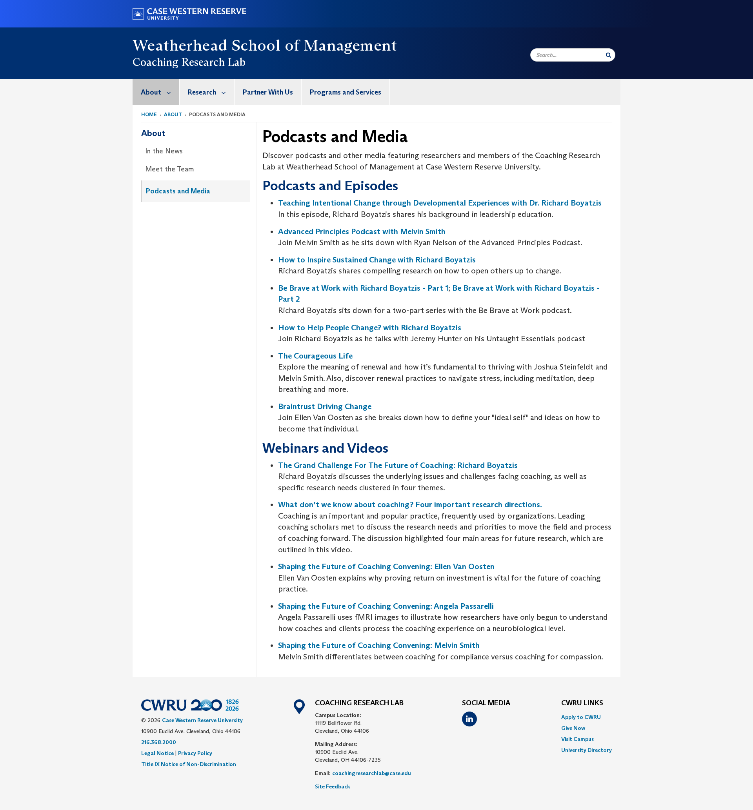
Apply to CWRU (581, 717)
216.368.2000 (158, 742)
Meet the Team (169, 169)
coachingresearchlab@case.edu (371, 773)
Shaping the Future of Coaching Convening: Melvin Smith (379, 645)
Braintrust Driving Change (324, 406)
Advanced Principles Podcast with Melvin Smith (362, 231)
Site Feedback (332, 786)
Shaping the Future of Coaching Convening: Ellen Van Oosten (386, 566)
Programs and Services (345, 92)
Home (149, 114)
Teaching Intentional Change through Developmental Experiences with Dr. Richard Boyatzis (440, 203)
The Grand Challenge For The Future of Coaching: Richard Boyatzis (398, 465)
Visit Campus (577, 739)
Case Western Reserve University (202, 720)
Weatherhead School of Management (265, 45)
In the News (164, 151)
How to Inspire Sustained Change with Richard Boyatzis (377, 259)
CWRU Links (582, 703)
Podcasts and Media (178, 191)
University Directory (586, 750)
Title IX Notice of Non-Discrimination (188, 764)
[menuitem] (156, 92)
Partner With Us (268, 92)
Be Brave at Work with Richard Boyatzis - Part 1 (363, 288)
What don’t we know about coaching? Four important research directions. (410, 504)
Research (202, 92)
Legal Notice (157, 753)
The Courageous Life (315, 355)
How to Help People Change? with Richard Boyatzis (369, 327)
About (151, 92)
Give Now (573, 728)
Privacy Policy (195, 753)
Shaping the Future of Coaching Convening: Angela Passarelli (386, 606)
